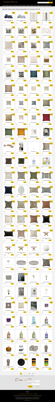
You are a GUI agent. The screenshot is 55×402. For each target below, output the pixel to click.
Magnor (11, 5)
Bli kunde (25, 375)
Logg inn (29, 375)
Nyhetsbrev (35, 393)
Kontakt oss (32, 375)
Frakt (19, 393)
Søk (50, 2)
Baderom (28, 5)
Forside (4, 5)
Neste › (30, 373)
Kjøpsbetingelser (23, 393)
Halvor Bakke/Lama (15, 5)
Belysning (31, 5)
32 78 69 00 (30, 395)
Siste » (33, 373)
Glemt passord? (38, 386)
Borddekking (42, 5)
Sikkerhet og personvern (29, 393)
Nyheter (7, 5)
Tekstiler (38, 5)
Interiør (35, 5)
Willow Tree (46, 5)
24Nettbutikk (29, 400)
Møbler (20, 5)
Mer (50, 5)
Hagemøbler (23, 5)
